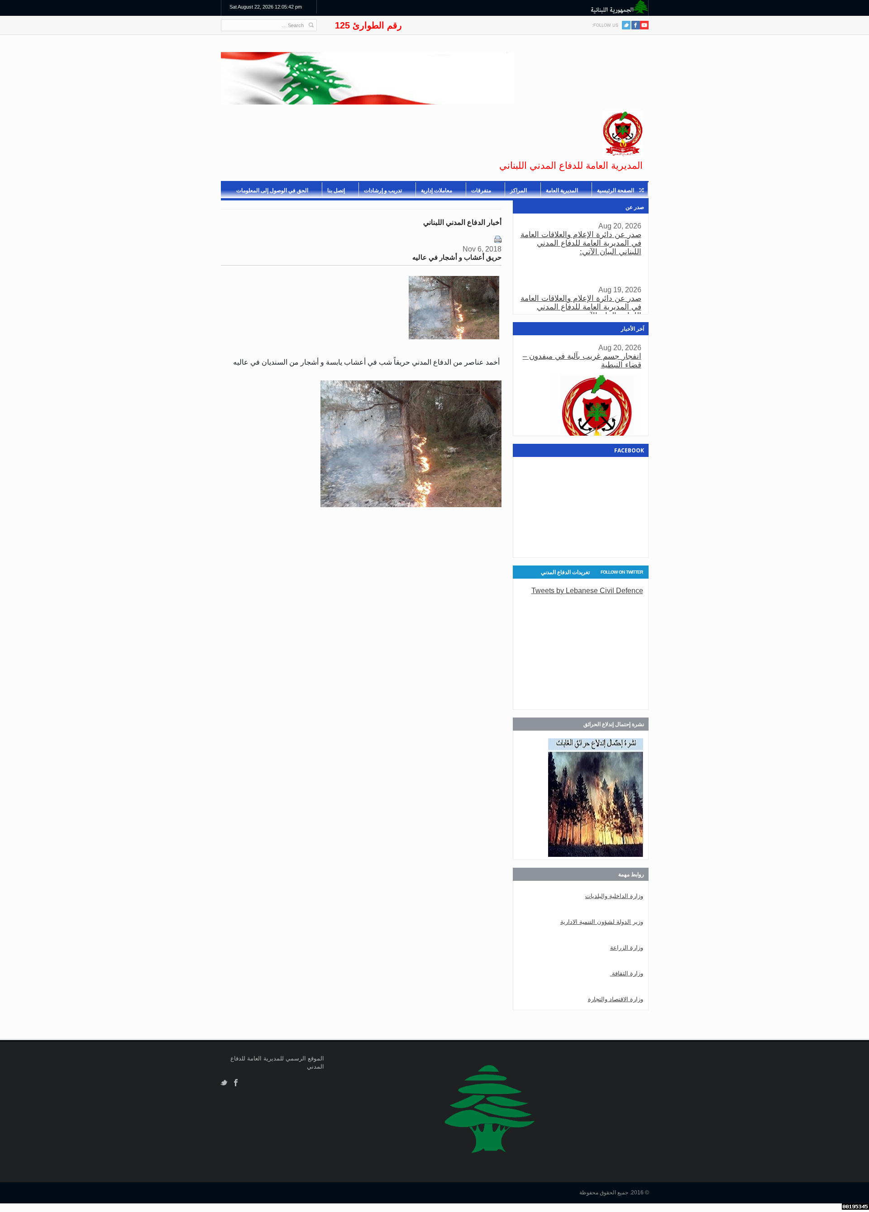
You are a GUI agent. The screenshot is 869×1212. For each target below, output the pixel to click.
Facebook (236, 1083)
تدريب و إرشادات (383, 190)
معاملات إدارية (436, 190)
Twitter (626, 25)
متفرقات (481, 190)
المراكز (518, 190)
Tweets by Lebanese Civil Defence (587, 590)
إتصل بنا (336, 190)
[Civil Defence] (623, 134)
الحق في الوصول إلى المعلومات (272, 190)
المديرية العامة (562, 190)
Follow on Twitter (622, 572)
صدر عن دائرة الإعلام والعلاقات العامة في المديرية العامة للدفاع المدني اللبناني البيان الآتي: (580, 243)
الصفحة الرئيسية (615, 190)
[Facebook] (635, 25)
